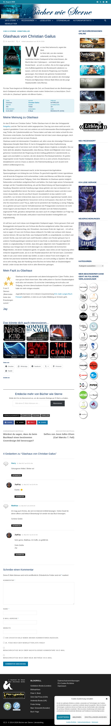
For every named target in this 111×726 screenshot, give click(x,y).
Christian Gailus (33, 102)
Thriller (45, 415)
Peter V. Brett (35, 693)
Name (6, 609)
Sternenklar (63, 20)
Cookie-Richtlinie (71, 722)
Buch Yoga (34, 712)
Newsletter (11, 24)
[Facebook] (97, 2)
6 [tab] (93, 172)
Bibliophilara (35, 689)
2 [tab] (83, 172)
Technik (36, 415)
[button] (107, 699)
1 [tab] (81, 172)
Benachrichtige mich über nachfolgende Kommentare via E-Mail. (34, 650)
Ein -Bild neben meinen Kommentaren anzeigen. (32, 638)
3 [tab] (86, 172)
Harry (13, 463)
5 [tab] (91, 172)
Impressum (95, 722)
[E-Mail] (106, 2)
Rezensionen (27, 20)
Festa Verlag (35, 704)
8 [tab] (86, 173)
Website (7, 628)
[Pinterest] (103, 2)
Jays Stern (10, 20)
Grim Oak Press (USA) (39, 697)
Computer (26, 415)
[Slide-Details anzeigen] (87, 157)
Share (9, 422)
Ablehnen (77, 717)
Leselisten (45, 20)
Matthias (14, 506)
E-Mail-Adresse (11, 618)
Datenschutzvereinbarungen (68, 681)
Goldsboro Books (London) (40, 686)
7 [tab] (83, 173)
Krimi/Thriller (23, 31)
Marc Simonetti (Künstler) (40, 708)
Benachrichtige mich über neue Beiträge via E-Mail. (28, 658)
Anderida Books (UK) (38, 701)
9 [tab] (88, 173)
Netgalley (7, 126)
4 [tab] (88, 172)
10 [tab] (91, 173)
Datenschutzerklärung (84, 722)
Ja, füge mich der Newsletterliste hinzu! (25, 643)
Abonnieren (57, 403)
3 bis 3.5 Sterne (9, 31)
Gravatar (13, 638)
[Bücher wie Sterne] (55, 11)
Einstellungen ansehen (96, 717)
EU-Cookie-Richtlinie (66, 683)
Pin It (32, 422)
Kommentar (9, 580)
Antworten (16, 475)
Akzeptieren (63, 717)
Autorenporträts (82, 20)
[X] (100, 2)
